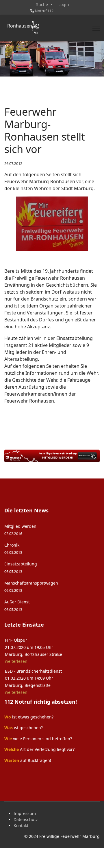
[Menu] (96, 28)
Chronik (13, 548)
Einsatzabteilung (20, 567)
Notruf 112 (44, 10)
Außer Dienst (17, 605)
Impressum (25, 813)
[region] (52, 59)
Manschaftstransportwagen (31, 586)
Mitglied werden (20, 529)
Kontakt (21, 825)
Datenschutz (26, 819)
